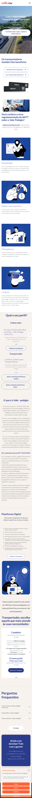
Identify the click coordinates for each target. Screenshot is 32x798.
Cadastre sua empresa (16, 556)
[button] (30, 335)
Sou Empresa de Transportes (14, 69)
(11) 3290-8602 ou (12, 753)
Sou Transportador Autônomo (14, 74)
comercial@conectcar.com (16, 751)
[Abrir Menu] (29, 3)
